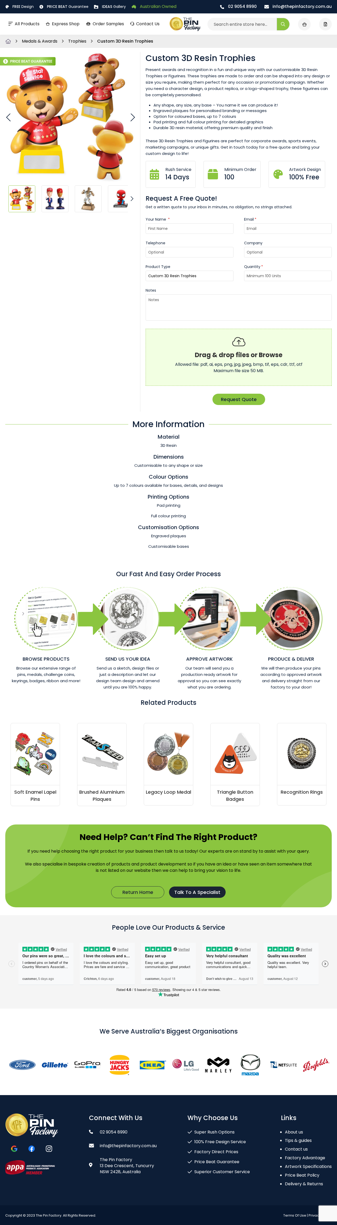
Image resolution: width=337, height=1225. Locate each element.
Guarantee (67, 6)
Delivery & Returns (304, 1184)
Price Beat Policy (302, 1175)
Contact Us (148, 24)
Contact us (296, 1149)
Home (8, 41)
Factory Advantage (305, 1158)
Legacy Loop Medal (168, 792)
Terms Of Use (294, 1215)
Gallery (114, 6)
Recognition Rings (302, 792)
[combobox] (248, 24)
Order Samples (108, 24)
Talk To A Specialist (197, 892)
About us (294, 1132)
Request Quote (239, 399)
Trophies (77, 41)
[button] (9, 117)
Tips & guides (298, 1140)
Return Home (137, 892)
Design (23, 6)
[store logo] (185, 24)
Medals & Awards (40, 41)
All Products (27, 24)
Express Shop (66, 24)
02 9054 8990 (242, 6)
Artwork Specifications (308, 1166)
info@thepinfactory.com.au (301, 6)
